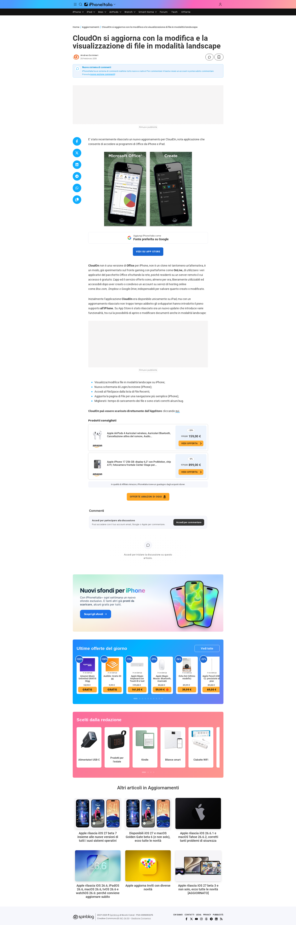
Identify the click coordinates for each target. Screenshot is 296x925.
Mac (100, 12)
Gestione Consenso (141, 918)
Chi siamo (178, 914)
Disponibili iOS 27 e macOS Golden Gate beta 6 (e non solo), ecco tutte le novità (148, 836)
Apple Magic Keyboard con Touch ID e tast (137, 678)
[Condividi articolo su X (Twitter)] (77, 153)
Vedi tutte (207, 648)
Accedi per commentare (188, 522)
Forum (164, 12)
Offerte (185, 12)
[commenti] (209, 57)
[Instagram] (201, 919)
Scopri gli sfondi (93, 614)
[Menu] (75, 4)
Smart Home (146, 12)
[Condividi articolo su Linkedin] (77, 164)
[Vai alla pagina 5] (148, 698)
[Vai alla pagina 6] (150, 698)
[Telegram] (211, 919)
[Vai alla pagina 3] (142, 698)
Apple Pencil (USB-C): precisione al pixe (211, 678)
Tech (174, 12)
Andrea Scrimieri (89, 55)
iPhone (77, 12)
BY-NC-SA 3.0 (123, 918)
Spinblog (114, 915)
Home (76, 27)
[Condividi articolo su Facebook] (77, 141)
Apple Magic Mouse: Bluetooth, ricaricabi (162, 678)
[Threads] (206, 919)
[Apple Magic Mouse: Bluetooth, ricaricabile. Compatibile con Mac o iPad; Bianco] (162, 664)
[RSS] (221, 919)
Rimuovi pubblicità (148, 127)
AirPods (114, 12)
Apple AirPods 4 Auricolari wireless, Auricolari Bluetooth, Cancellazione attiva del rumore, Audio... (139, 435)
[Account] (220, 4)
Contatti (189, 914)
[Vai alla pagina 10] (162, 698)
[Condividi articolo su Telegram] (77, 176)
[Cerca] (80, 4)
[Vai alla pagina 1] (135, 698)
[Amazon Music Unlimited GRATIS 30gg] (87, 664)
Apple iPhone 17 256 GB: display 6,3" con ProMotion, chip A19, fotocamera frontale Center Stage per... (139, 463)
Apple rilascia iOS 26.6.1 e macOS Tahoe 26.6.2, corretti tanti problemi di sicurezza (198, 836)
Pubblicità (218, 914)
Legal (198, 914)
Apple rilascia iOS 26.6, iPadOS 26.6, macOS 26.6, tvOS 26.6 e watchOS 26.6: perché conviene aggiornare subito (97, 891)
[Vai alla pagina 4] (145, 698)
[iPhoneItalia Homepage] (98, 4)
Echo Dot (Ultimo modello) (187, 677)
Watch (128, 12)
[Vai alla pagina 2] (139, 698)
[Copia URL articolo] (77, 199)
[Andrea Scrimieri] (76, 57)
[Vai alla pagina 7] (153, 698)
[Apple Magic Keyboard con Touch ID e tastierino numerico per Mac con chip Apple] (137, 664)
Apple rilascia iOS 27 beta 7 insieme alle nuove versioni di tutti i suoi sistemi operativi (97, 836)
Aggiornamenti (90, 27)
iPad (89, 12)
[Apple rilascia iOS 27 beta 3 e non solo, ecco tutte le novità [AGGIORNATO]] (198, 865)
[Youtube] (196, 919)
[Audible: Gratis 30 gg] (112, 664)
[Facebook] (186, 919)
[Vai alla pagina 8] (156, 698)
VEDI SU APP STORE (148, 251)
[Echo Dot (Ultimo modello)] (187, 664)
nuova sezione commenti (102, 74)
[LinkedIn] (216, 919)
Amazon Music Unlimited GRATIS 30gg (87, 678)
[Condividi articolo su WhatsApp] (77, 188)
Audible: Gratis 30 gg (112, 677)
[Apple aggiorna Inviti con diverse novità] (148, 865)
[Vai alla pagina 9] (159, 698)
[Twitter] (191, 919)
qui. (177, 411)
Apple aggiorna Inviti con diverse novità (147, 887)
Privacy (207, 914)
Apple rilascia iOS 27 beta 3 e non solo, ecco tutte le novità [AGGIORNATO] (198, 889)
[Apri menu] (114, 4)
